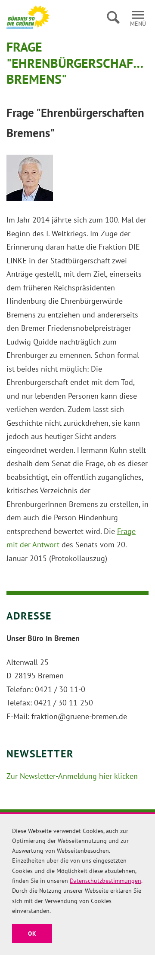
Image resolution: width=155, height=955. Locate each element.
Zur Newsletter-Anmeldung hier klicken (72, 776)
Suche (113, 17)
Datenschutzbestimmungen (105, 881)
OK (32, 933)
